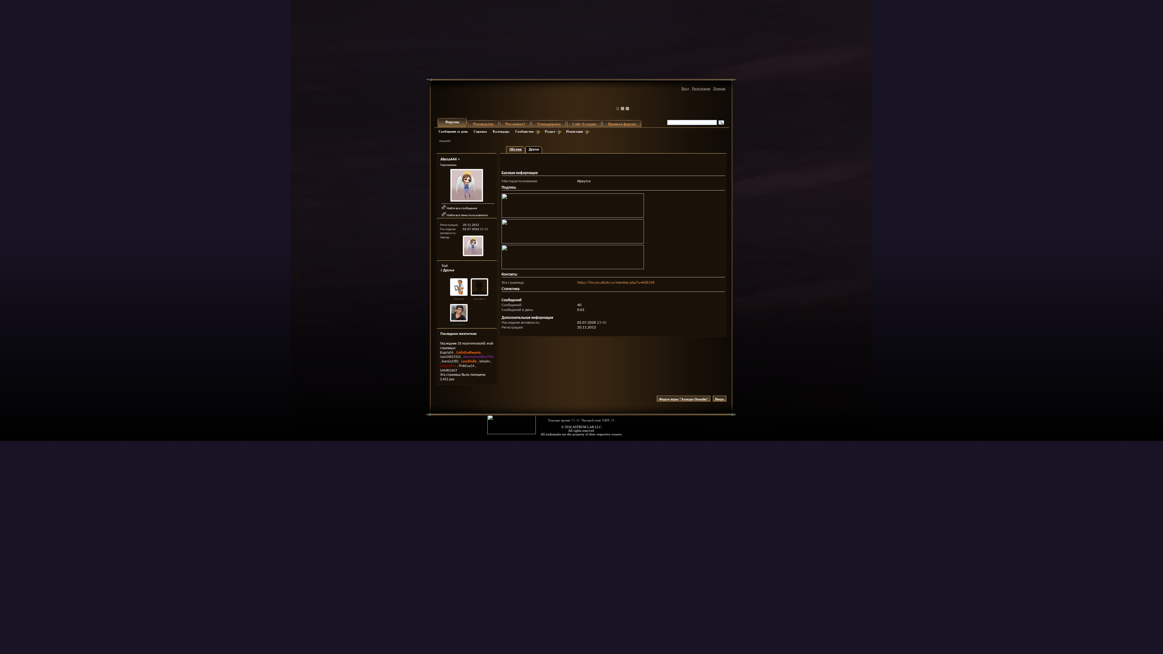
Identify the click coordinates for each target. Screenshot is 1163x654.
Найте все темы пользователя (467, 215)
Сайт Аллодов (584, 124)
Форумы (452, 122)
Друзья (534, 149)
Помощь (719, 88)
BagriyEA (446, 353)
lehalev (484, 361)
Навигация (574, 131)
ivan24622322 (450, 357)
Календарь (501, 131)
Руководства (483, 124)
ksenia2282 (450, 361)
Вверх (719, 399)
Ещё (445, 266)
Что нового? (515, 124)
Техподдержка (549, 124)
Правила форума (622, 124)
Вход (685, 88)
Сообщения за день (453, 131)
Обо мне (515, 149)
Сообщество (524, 131)
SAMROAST (448, 370)
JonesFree (479, 299)
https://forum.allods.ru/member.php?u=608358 (615, 283)
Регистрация (701, 88)
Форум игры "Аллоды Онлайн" (683, 399)
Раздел (550, 131)
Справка (480, 131)
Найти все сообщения (461, 208)
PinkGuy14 (466, 366)
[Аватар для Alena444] (466, 186)
